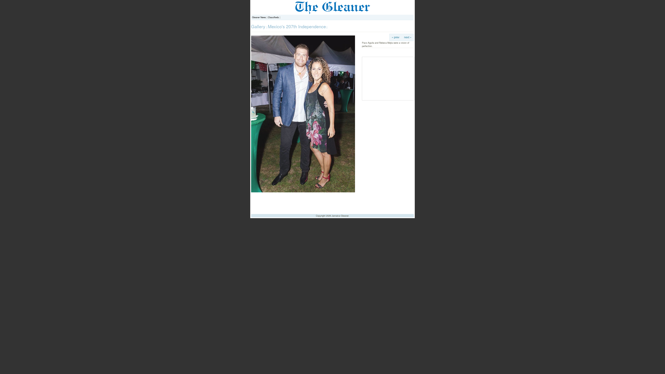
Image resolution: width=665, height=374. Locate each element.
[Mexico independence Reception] (303, 191)
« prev (395, 37)
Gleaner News (259, 17)
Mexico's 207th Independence (297, 26)
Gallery (259, 26)
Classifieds (273, 17)
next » (407, 37)
